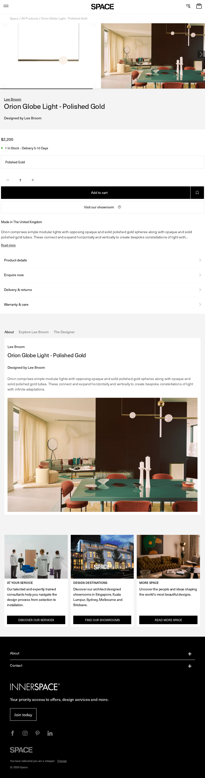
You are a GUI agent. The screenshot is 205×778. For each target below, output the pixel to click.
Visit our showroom (99, 207)
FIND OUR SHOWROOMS (102, 620)
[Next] (201, 54)
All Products (29, 18)
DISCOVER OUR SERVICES (36, 620)
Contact (16, 665)
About (15, 653)
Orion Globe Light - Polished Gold (64, 18)
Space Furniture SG (102, 7)
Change (62, 761)
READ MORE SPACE (168, 620)
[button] (199, 6)
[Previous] (4, 54)
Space (14, 18)
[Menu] (6, 6)
